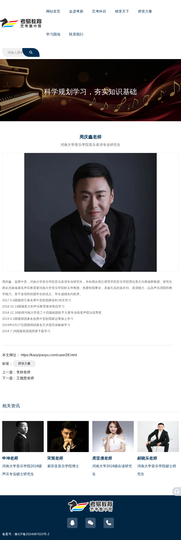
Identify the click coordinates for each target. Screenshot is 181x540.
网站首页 (53, 11)
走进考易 (76, 11)
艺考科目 (99, 11)
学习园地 (53, 34)
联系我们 (76, 34)
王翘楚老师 (25, 378)
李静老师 (23, 372)
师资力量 (145, 11)
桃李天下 (122, 11)
